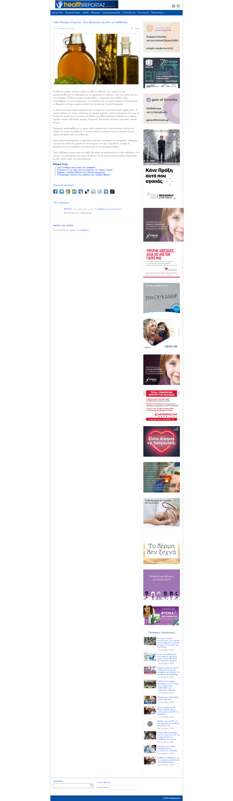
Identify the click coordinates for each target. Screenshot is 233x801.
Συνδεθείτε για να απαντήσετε (108, 209)
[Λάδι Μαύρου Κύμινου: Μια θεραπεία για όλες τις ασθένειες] (96, 59)
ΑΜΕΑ (85, 13)
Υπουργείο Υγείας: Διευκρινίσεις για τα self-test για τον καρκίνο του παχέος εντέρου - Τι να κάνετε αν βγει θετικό (168, 643)
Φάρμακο (95, 13)
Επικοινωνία (143, 13)
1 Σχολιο (136, 28)
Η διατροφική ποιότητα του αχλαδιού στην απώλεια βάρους (83, 175)
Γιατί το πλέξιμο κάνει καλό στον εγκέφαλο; (76, 168)
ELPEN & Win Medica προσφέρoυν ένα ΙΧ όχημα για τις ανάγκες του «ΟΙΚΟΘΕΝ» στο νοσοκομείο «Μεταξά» (168, 686)
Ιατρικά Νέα (57, 13)
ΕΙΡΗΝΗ (68, 209)
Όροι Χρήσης (104, 782)
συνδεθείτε (84, 230)
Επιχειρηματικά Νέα (111, 13)
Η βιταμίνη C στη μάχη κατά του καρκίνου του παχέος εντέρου (85, 170)
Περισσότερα (157, 13)
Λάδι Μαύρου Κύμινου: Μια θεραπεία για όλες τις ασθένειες (90, 22)
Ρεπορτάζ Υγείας (72, 13)
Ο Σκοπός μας (129, 13)
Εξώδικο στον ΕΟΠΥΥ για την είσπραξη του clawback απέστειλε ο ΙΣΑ (168, 723)
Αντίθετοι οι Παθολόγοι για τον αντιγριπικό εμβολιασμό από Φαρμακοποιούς (168, 760)
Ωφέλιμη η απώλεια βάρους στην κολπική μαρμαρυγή (81, 172)
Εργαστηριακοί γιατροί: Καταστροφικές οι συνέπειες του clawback (167, 748)
